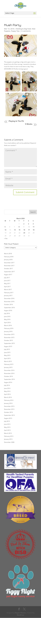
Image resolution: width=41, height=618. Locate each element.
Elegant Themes (20, 613)
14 (15, 230)
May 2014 (7, 391)
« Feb (5, 238)
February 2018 (8, 257)
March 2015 (8, 361)
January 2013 (8, 439)
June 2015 (7, 352)
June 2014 (7, 388)
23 (24, 233)
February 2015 (8, 364)
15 (19, 230)
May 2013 (7, 427)
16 (24, 230)
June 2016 (7, 316)
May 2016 (7, 319)
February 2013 (8, 436)
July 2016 (7, 313)
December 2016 (9, 298)
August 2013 (8, 418)
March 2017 (8, 289)
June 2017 (7, 281)
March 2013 (8, 433)
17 (29, 230)
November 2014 (9, 373)
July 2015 (7, 349)
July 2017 (7, 278)
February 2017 (8, 293)
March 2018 (8, 254)
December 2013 (9, 406)
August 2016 (8, 310)
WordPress (20, 615)
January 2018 (8, 260)
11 (33, 227)
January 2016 (8, 331)
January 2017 (8, 295)
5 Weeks (28, 124)
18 (33, 230)
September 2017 (9, 272)
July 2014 (7, 385)
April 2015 (7, 358)
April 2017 (7, 287)
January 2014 (8, 403)
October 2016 (8, 304)
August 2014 (8, 382)
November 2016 (9, 301)
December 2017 (9, 263)
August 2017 (8, 274)
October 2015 (8, 340)
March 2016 (8, 325)
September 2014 (9, 379)
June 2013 (7, 424)
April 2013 (7, 430)
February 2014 (8, 400)
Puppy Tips (15, 31)
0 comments (26, 31)
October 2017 (8, 268)
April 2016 (7, 322)
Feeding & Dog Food (23, 29)
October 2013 (8, 412)
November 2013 (9, 409)
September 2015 (9, 343)
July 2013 (7, 421)
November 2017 (9, 266)
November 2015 (9, 337)
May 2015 (7, 355)
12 (5, 230)
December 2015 (9, 334)
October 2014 (8, 376)
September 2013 (9, 415)
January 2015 (8, 367)
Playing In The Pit (16, 121)
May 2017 (7, 283)
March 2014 (8, 397)
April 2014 (7, 394)
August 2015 (8, 346)
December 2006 (9, 442)
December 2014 (9, 370)
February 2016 (8, 328)
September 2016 (9, 307)
